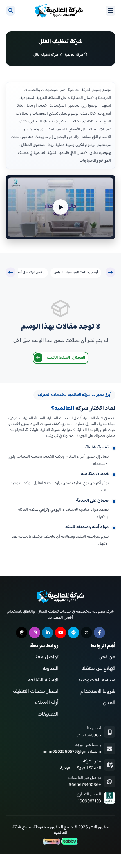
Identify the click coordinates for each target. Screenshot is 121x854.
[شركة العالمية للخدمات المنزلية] (59, 10)
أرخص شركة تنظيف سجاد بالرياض (76, 273)
